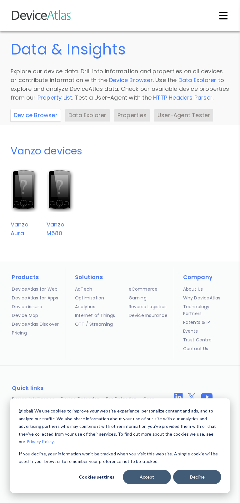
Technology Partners (196, 310)
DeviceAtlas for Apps (35, 298)
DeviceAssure (27, 306)
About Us (193, 289)
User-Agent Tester (184, 115)
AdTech (83, 289)
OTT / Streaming (94, 324)
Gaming (138, 298)
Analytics (85, 306)
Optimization (89, 298)
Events (190, 331)
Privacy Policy (40, 441)
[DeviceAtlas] (41, 19)
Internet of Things (95, 315)
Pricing (19, 333)
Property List (55, 97)
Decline (197, 477)
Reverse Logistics (148, 306)
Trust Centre (197, 340)
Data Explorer (197, 80)
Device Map (25, 315)
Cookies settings (96, 477)
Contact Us (195, 348)
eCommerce (143, 289)
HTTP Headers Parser (182, 97)
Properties (132, 115)
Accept (147, 477)
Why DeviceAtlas (202, 298)
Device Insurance (148, 315)
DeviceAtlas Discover (35, 324)
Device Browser (131, 80)
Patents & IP (196, 322)
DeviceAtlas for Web (35, 289)
